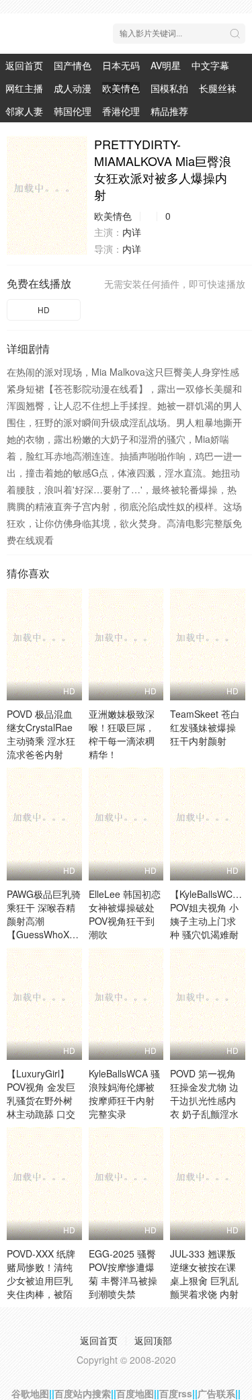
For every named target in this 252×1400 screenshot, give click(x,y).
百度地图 (135, 1393)
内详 (131, 232)
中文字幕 (210, 65)
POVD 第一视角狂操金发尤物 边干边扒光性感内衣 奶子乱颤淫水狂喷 (204, 1100)
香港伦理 (121, 111)
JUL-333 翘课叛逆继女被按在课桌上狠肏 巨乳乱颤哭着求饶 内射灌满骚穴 (204, 1280)
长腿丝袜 (218, 88)
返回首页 (24, 65)
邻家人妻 (24, 111)
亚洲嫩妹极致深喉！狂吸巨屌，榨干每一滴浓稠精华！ (122, 734)
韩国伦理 (72, 111)
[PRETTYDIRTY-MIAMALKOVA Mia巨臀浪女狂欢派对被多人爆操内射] (47, 195)
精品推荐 (169, 111)
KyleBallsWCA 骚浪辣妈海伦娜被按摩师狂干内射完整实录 (124, 1093)
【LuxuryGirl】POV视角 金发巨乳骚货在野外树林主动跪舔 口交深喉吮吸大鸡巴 (41, 1100)
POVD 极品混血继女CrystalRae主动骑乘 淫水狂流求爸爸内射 (41, 734)
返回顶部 (153, 1340)
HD (44, 309)
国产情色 (72, 65)
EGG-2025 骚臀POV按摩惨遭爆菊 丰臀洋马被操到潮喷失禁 (123, 1274)
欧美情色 (121, 88)
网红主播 (24, 88)
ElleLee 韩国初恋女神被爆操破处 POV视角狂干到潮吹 (125, 914)
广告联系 (216, 1393)
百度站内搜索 (82, 1393)
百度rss (175, 1393)
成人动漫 (72, 88)
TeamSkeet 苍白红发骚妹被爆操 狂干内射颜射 (205, 727)
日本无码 (121, 65)
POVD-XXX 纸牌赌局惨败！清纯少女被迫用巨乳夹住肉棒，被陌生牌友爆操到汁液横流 (41, 1287)
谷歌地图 (30, 1393)
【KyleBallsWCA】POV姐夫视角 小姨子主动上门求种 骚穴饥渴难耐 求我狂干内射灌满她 (209, 927)
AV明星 (166, 65)
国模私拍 (169, 88)
